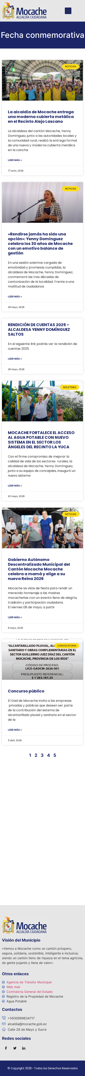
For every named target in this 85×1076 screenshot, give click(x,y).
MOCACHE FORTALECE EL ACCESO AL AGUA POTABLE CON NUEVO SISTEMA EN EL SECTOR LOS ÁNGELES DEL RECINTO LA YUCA (41, 440)
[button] (68, 11)
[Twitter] (15, 1048)
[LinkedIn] (24, 1048)
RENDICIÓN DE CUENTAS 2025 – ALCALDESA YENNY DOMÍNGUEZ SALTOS (39, 329)
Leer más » (15, 160)
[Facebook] (6, 1048)
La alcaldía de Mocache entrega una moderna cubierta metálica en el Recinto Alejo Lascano (41, 116)
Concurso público (26, 691)
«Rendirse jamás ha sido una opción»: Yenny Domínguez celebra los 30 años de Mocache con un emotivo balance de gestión (40, 243)
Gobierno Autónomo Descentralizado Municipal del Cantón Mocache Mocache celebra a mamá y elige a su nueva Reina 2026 (39, 569)
